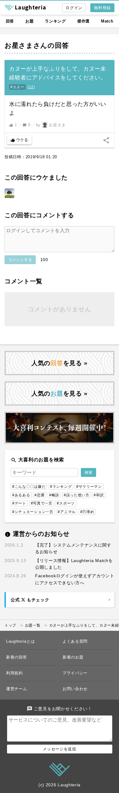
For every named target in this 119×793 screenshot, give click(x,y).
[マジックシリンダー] (9, 193)
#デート (19, 503)
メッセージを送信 (59, 749)
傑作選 (83, 21)
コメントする (20, 259)
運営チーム (16, 688)
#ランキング (61, 486)
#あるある (21, 495)
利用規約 (14, 673)
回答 (10, 21)
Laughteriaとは (20, 641)
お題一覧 (33, 625)
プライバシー (75, 673)
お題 (29, 21)
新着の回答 (16, 657)
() (31, 87)
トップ (10, 625)
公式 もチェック (30, 599)
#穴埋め (87, 512)
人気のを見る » (59, 363)
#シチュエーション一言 (32, 512)
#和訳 (99, 495)
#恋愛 (39, 495)
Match (107, 21)
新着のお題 (73, 657)
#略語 (54, 495)
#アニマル (67, 512)
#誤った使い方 (76, 495)
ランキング (55, 21)
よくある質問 (75, 641)
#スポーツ (66, 503)
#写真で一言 (41, 503)
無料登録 (102, 7)
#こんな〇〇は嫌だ (28, 486)
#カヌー (17, 87)
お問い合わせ (75, 688)
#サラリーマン (89, 486)
